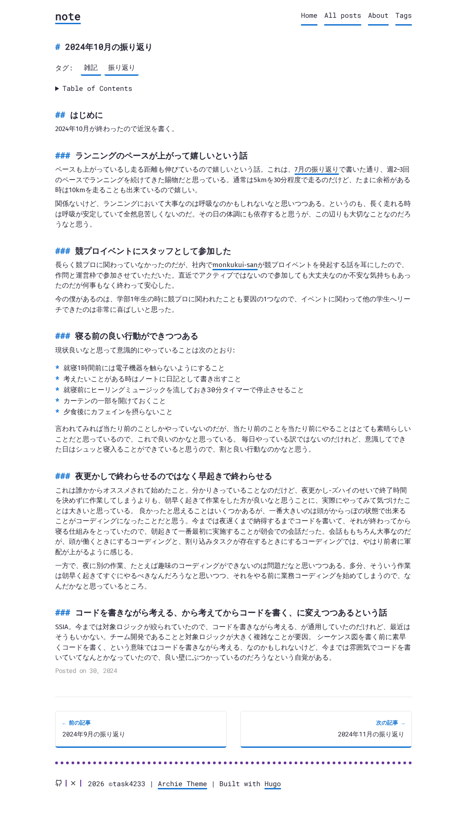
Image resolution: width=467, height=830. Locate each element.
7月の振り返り (317, 169)
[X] (73, 783)
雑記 (91, 67)
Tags (403, 15)
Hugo (273, 783)
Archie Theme (182, 783)
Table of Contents (97, 88)
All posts (342, 15)
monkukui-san (235, 265)
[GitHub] (58, 783)
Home (309, 15)
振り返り (121, 67)
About (378, 15)
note (68, 16)
